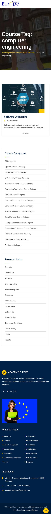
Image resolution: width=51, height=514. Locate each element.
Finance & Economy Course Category (19, 200)
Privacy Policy (10, 317)
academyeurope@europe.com (17, 490)
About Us (8, 267)
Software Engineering (15, 116)
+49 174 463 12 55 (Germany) (17, 485)
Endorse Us (9, 312)
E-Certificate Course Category (17, 178)
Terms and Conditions (13, 323)
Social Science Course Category (17, 217)
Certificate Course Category (16, 172)
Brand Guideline (11, 284)
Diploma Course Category (15, 167)
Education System (12, 289)
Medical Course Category (15, 195)
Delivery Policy (10, 329)
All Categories (10, 161)
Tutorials (8, 278)
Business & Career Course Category (19, 183)
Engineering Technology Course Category (21, 189)
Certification (10, 306)
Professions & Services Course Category (21, 228)
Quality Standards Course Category (19, 223)
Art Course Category (13, 245)
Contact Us (9, 273)
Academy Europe (31, 510)
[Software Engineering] (23, 98)
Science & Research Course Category (19, 211)
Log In (7, 334)
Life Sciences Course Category (17, 239)
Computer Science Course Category (19, 206)
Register (8, 340)
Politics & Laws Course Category (18, 234)
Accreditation (10, 301)
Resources (9, 295)
